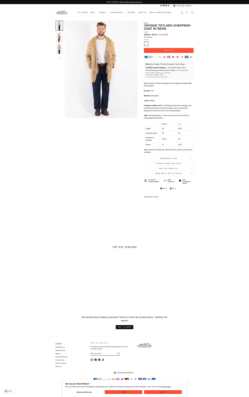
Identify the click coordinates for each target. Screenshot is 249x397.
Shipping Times (60, 350)
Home (146, 23)
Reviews (131, 12)
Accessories (116, 12)
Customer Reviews (61, 357)
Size (146, 39)
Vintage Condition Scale (169, 163)
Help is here (124, 327)
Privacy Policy (59, 360)
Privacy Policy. (165, 387)
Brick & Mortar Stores (160, 12)
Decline (163, 392)
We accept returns (144, 317)
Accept (123, 392)
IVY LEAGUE (83, 12)
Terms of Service (60, 363)
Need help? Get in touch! (168, 173)
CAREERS (58, 344)
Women (102, 12)
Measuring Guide (169, 158)
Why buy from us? (168, 168)
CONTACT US (60, 347)
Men (93, 12)
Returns (58, 353)
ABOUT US (142, 12)
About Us (58, 366)
